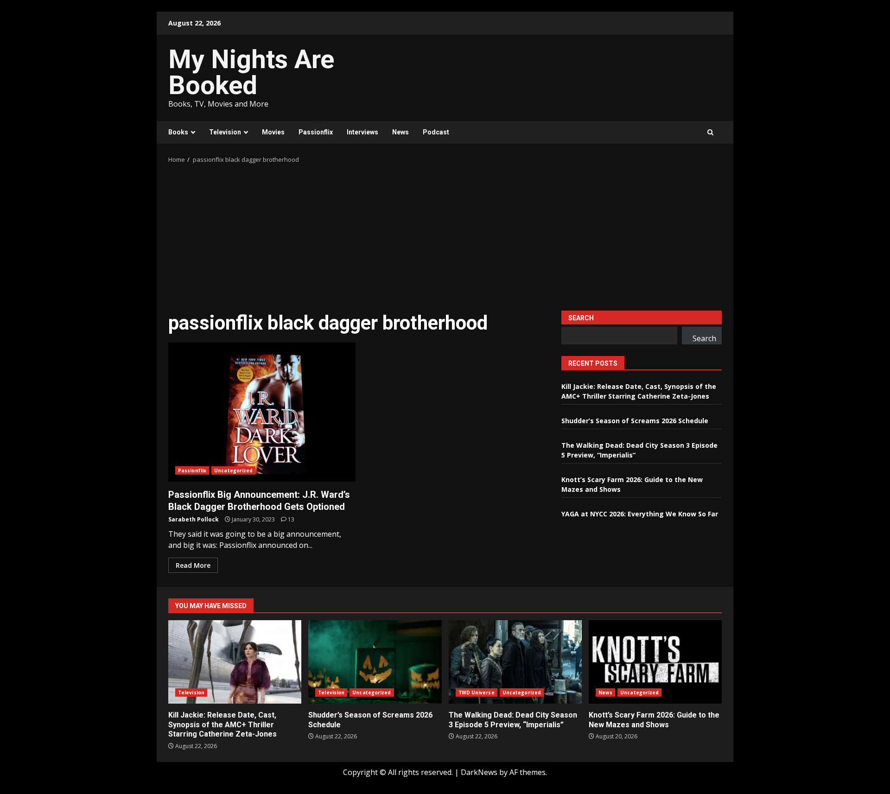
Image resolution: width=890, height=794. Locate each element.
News (400, 132)
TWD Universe (476, 692)
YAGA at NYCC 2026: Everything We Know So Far (639, 513)
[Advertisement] (445, 234)
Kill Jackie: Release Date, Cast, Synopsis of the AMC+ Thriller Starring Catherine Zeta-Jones (234, 662)
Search (581, 318)
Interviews (362, 132)
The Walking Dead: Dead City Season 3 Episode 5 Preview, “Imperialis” (515, 662)
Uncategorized (233, 470)
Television (225, 132)
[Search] (710, 132)
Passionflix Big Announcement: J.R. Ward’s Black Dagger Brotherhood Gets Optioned (262, 412)
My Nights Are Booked (251, 72)
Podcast (436, 132)
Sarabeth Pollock (193, 519)
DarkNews (479, 772)
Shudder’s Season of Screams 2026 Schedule (634, 420)
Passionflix (316, 132)
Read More (193, 565)
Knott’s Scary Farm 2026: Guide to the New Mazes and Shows (655, 662)
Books (178, 132)
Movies (273, 132)
